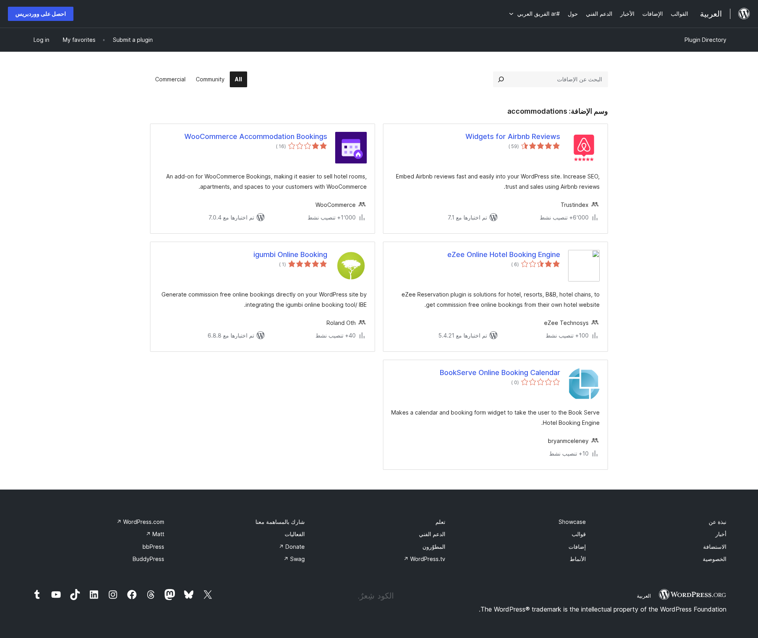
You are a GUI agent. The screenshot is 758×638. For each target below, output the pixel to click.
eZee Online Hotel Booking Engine (503, 254)
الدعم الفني (432, 534)
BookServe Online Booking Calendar (500, 372)
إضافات (577, 546)
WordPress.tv (424, 558)
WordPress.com (140, 521)
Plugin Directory (705, 39)
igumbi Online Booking (290, 254)
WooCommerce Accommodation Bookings (255, 136)
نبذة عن (717, 521)
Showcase (572, 521)
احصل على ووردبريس (40, 13)
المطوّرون (433, 546)
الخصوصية (714, 558)
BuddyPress (148, 558)
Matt (155, 534)
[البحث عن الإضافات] (501, 79)
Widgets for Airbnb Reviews (512, 136)
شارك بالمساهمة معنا (280, 521)
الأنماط (578, 558)
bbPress (153, 546)
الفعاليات (295, 534)
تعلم (440, 521)
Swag (294, 558)
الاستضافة (714, 546)
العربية (644, 596)
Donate (292, 546)
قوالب (579, 534)
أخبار (720, 534)
